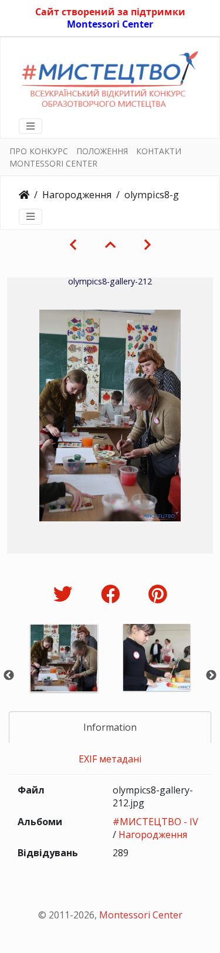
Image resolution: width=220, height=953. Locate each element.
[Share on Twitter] (65, 594)
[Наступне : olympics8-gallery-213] (147, 244)
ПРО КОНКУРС (38, 151)
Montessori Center (110, 24)
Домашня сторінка (24, 195)
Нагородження (76, 194)
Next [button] (211, 675)
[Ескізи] (110, 244)
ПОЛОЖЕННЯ (102, 151)
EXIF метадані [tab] (110, 758)
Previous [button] (9, 675)
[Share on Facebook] (113, 594)
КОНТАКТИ (158, 151)
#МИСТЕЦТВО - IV (155, 821)
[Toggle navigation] (30, 126)
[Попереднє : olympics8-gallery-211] (73, 244)
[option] (64, 673)
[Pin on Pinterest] (157, 594)
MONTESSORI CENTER (53, 163)
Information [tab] (110, 727)
